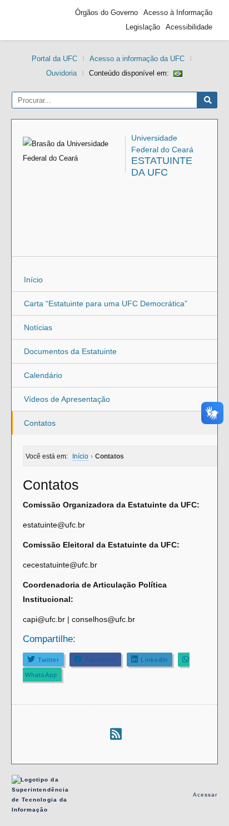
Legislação (143, 27)
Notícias (38, 327)
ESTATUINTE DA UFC (161, 166)
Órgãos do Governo (106, 12)
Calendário (43, 375)
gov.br (37, 20)
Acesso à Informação (177, 12)
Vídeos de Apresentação (67, 399)
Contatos (40, 423)
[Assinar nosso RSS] (116, 734)
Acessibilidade (189, 27)
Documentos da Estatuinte (70, 351)
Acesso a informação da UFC (137, 58)
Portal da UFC (54, 58)
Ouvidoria (61, 73)
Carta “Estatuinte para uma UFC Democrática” (105, 303)
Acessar (205, 795)
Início (33, 279)
